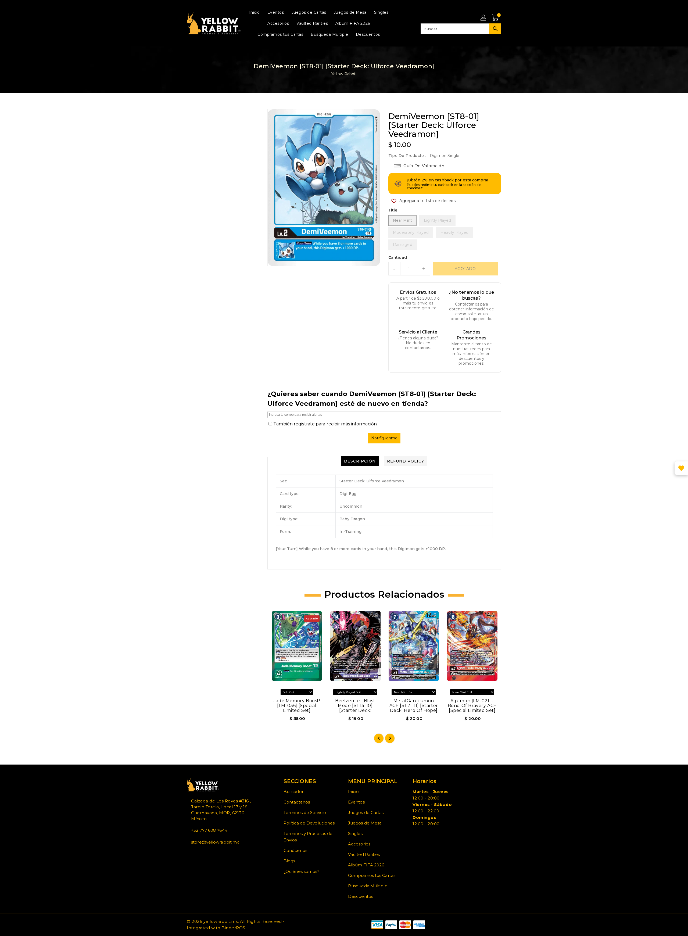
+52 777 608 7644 (209, 830)
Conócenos (295, 850)
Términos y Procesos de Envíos (308, 836)
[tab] (360, 461)
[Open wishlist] (681, 468)
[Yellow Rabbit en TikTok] (205, 854)
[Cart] (495, 18)
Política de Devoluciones (309, 823)
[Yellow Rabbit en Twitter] (192, 854)
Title (392, 210)
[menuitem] (254, 12)
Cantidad (397, 257)
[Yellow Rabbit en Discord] (201, 854)
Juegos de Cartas (366, 812)
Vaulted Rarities (364, 854)
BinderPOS (233, 927)
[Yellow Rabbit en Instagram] (197, 854)
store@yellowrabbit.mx (215, 842)
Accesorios (359, 844)
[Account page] (483, 18)
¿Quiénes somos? (302, 871)
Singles (355, 833)
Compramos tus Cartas (371, 875)
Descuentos (360, 896)
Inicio (353, 791)
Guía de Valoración (423, 165)
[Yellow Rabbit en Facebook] (188, 854)
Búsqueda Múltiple (368, 885)
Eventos (356, 802)
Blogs (289, 860)
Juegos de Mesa (365, 823)
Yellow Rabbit (344, 73)
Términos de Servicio (305, 812)
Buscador (293, 791)
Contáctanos (297, 802)
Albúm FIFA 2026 (366, 864)
